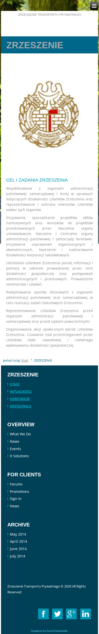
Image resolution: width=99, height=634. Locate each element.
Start (24, 360)
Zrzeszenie (34, 45)
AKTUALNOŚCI (21, 391)
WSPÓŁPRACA (20, 406)
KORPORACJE (20, 398)
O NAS (15, 384)
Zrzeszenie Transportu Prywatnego (49, 15)
